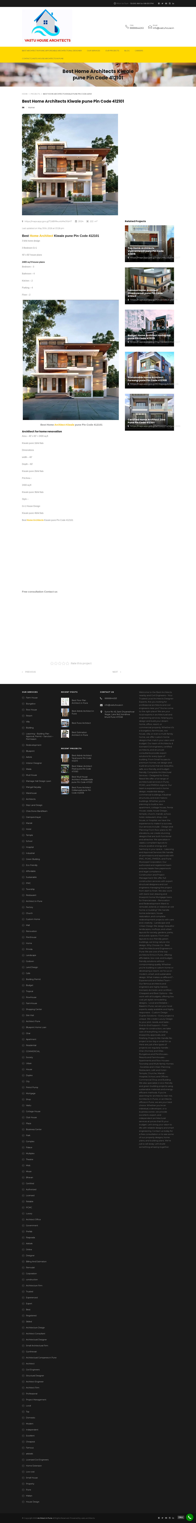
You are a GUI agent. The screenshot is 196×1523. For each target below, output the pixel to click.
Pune (28, 1490)
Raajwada (30, 1237)
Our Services (93, 51)
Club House (31, 1117)
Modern (29, 1424)
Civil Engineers (33, 1369)
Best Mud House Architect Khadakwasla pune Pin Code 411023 (82, 779)
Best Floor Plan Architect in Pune (80, 701)
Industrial (30, 853)
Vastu (28, 1105)
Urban (29, 1063)
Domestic (30, 1418)
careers (139, 51)
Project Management (36, 1399)
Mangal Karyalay (33, 787)
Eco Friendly (31, 865)
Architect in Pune (34, 901)
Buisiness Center (34, 1129)
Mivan (29, 1171)
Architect (30, 1363)
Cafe (28, 973)
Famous (30, 1448)
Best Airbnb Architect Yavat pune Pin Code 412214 (82, 758)
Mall (28, 925)
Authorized (31, 1189)
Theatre (29, 1159)
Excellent (30, 1436)
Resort (29, 716)
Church (29, 913)
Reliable (29, 1201)
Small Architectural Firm (37, 1345)
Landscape (31, 955)
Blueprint (30, 751)
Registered (31, 1315)
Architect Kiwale (64, 424)
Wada (28, 769)
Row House (31, 710)
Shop (28, 1099)
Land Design (32, 967)
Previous (30, 672)
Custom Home (33, 919)
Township (30, 889)
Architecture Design (35, 1327)
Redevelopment (33, 745)
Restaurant (31, 895)
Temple (29, 835)
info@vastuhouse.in (163, 28)
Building (30, 728)
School (29, 841)
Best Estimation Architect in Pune (80, 733)
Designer (30, 1255)
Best (28, 1309)
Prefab (29, 1231)
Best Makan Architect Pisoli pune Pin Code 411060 (82, 769)
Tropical (29, 991)
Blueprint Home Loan (36, 1027)
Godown (30, 961)
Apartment (31, 1039)
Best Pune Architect (81, 723)
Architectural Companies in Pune (41, 1357)
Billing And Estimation (36, 1261)
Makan (29, 1496)
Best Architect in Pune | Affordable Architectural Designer (52, 51)
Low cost (30, 1472)
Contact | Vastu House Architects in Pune (42, 58)
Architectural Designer (36, 1339)
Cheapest (30, 1442)
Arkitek (29, 1243)
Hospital (30, 847)
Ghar (28, 1033)
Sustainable (31, 877)
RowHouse (31, 997)
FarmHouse (31, 1003)
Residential (31, 1045)
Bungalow (30, 704)
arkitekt (29, 1454)
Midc (28, 1165)
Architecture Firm (34, 1285)
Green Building (33, 859)
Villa (28, 722)
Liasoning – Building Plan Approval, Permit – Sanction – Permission (39, 736)
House (29, 1069)
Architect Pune (33, 1021)
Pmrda (29, 949)
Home (25, 94)
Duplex (29, 1075)
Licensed (30, 1195)
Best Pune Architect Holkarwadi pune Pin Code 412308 (81, 790)
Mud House (31, 775)
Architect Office (33, 1219)
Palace (29, 1147)
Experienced (32, 1297)
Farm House (32, 698)
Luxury (29, 1213)
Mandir (29, 823)
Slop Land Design (34, 805)
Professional (31, 1393)
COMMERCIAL (33, 1051)
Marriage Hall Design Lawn (38, 781)
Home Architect (41, 236)
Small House (32, 1478)
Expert (29, 1303)
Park (28, 1135)
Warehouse (31, 793)
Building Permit (33, 979)
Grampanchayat (33, 817)
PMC (28, 883)
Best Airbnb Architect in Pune (83, 712)
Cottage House (33, 1111)
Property (30, 1484)
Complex (30, 1141)
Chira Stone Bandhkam (36, 811)
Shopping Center (34, 1009)
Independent (32, 1430)
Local (28, 1405)
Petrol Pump (32, 1087)
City (28, 1081)
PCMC (29, 1207)
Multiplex (30, 1153)
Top (27, 1411)
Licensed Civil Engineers (37, 1460)
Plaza (28, 1123)
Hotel (28, 829)
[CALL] (189, 1517)
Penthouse (31, 937)
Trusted (29, 1291)
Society (29, 1057)
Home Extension (34, 1466)
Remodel (30, 1267)
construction (32, 1279)
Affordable (31, 871)
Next (115, 672)
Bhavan (29, 1177)
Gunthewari (31, 1351)
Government (32, 1225)
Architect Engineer (35, 1381)
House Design (32, 1502)
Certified (30, 1183)
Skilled (29, 1321)
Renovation (31, 931)
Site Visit (30, 1015)
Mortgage (30, 1093)
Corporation (31, 1273)
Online (29, 1249)
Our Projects (112, 51)
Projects (35, 94)
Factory (29, 907)
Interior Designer (34, 763)
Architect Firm (32, 1387)
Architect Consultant (35, 1333)
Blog (127, 51)
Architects (30, 799)
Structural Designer (35, 1375)
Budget (29, 985)
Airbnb (29, 757)
